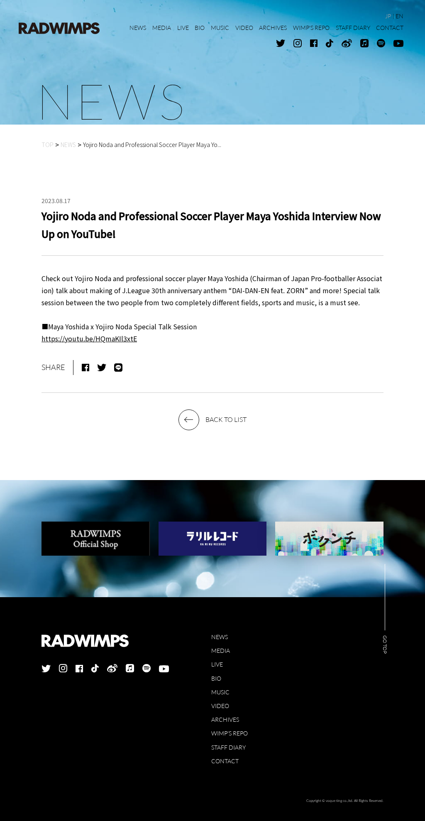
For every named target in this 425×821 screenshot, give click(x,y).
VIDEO (220, 705)
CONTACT (225, 761)
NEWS (219, 637)
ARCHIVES (225, 719)
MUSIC (220, 692)
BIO (216, 678)
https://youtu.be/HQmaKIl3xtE (89, 338)
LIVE (217, 664)
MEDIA (220, 650)
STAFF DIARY (228, 747)
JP (388, 16)
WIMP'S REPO (229, 733)
